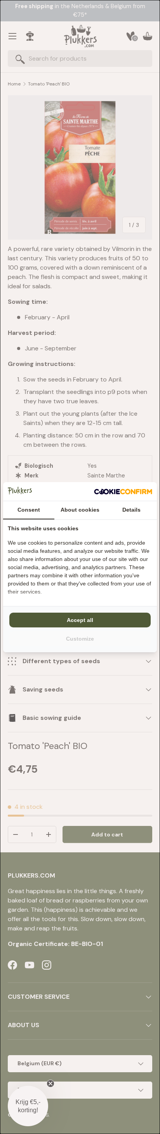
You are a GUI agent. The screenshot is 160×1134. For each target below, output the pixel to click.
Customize (80, 639)
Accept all (80, 620)
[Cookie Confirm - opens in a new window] (123, 491)
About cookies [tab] (80, 510)
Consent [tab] (28, 510)
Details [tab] (131, 510)
